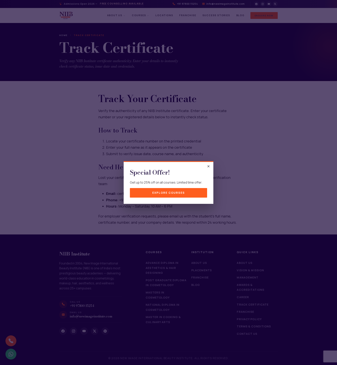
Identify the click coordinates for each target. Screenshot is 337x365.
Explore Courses (168, 192)
